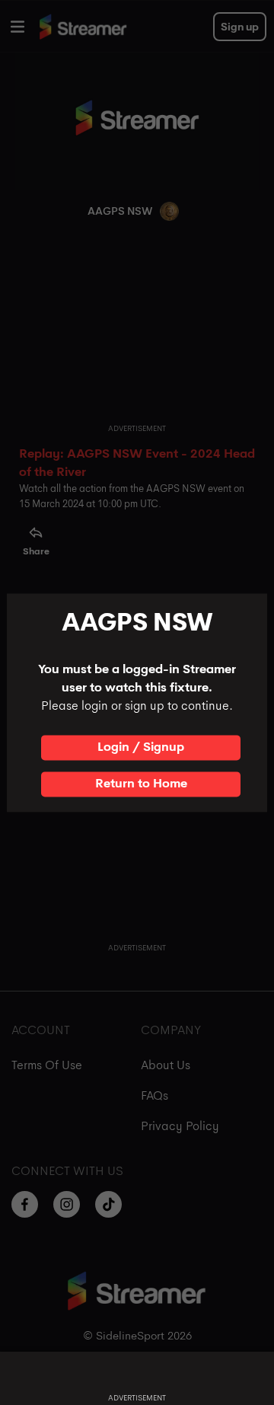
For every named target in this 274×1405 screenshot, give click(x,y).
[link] (141, 747)
